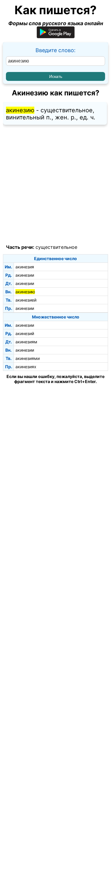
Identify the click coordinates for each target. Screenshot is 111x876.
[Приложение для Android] (56, 36)
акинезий (24, 333)
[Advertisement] (55, 184)
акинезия (24, 266)
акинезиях (25, 366)
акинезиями (27, 358)
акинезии (24, 275)
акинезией (25, 299)
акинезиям (26, 341)
